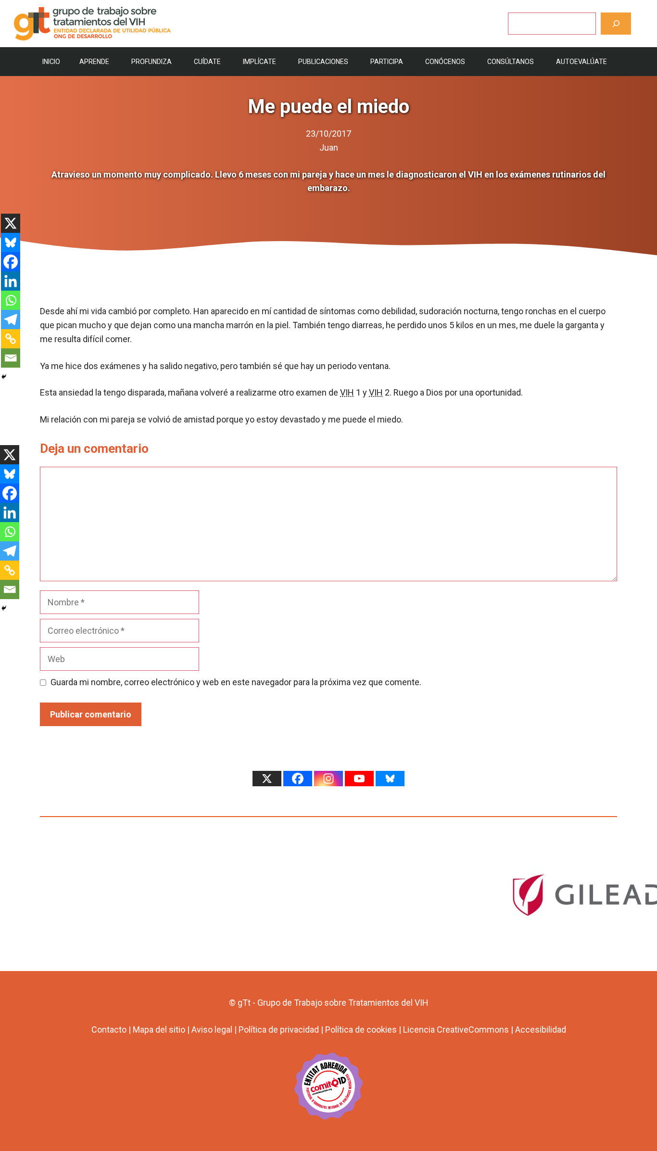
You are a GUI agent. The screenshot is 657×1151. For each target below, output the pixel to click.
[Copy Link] (10, 338)
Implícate (259, 61)
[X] (10, 223)
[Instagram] (328, 778)
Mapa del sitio (159, 1029)
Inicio (51, 61)
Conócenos (445, 61)
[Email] (10, 358)
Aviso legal (211, 1029)
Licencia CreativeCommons (456, 1029)
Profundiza (151, 61)
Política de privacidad (279, 1029)
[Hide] (4, 377)
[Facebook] (10, 261)
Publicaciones (323, 61)
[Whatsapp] (10, 300)
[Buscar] (616, 23)
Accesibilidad (540, 1029)
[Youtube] (359, 778)
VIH (347, 392)
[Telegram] (10, 319)
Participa (386, 61)
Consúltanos (510, 61)
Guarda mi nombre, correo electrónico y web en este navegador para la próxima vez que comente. (236, 682)
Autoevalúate (581, 61)
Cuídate (207, 61)
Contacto (108, 1029)
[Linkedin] (10, 281)
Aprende (94, 61)
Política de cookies (361, 1029)
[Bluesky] (10, 242)
